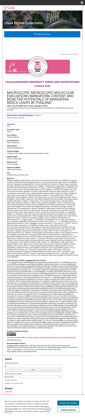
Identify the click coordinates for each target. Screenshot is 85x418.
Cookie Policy (45, 411)
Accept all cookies (68, 403)
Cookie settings (68, 409)
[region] (42, 406)
